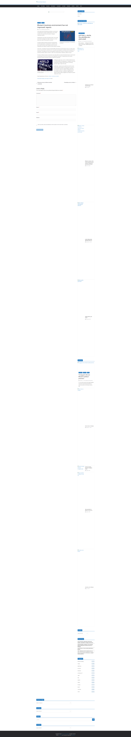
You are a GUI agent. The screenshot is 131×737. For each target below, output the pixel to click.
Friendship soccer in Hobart (69, 82)
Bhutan (50, 76)
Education (80, 372)
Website (37, 117)
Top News (43, 6)
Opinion (68, 6)
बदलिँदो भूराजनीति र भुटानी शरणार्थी (88, 317)
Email (37, 112)
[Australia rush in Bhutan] (81, 588)
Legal (78, 675)
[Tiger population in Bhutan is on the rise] (81, 510)
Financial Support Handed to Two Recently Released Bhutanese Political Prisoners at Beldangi (85, 645)
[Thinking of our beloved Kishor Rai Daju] (81, 86)
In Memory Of (80, 673)
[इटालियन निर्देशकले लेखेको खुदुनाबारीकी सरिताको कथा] (81, 240)
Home (38, 6)
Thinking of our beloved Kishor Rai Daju (89, 85)
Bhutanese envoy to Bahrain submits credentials (45, 83)
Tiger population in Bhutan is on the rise (88, 510)
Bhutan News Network (46, 29)
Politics (47, 6)
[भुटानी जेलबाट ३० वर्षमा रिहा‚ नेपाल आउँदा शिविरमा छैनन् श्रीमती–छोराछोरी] (86, 27)
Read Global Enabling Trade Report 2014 (44, 78)
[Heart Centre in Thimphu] (81, 426)
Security (79, 684)
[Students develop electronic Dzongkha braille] (81, 469)
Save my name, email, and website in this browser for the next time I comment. (53, 124)
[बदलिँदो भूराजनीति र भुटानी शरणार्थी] (81, 318)
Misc (81, 6)
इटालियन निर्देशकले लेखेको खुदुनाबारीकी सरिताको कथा (88, 240)
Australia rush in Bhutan (89, 587)
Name (37, 107)
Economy (58, 6)
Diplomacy (53, 6)
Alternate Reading (81, 33)
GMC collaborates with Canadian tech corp (85, 651)
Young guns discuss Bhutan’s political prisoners (84, 376)
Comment (38, 93)
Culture (63, 6)
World (57, 76)
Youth (77, 6)
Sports (73, 6)
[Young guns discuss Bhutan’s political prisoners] (86, 366)
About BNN (79, 13)
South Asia (54, 76)
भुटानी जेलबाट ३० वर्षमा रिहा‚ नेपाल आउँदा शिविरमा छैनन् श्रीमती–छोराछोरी (85, 37)
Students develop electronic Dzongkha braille (88, 467)
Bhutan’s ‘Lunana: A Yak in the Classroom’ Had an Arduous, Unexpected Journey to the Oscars (89, 163)
